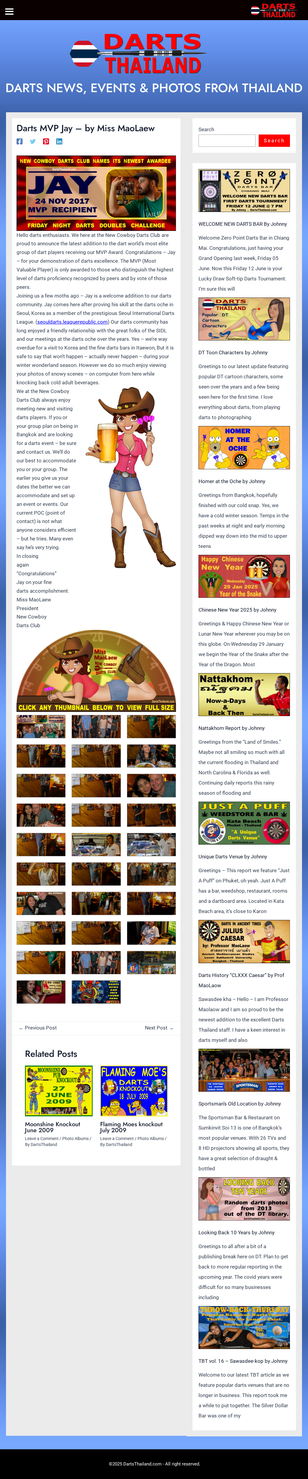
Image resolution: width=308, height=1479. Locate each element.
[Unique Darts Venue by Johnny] (244, 823)
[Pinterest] (46, 141)
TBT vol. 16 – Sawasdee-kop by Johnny (243, 1361)
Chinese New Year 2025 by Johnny (237, 610)
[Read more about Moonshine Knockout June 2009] (59, 1091)
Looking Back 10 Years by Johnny (237, 1232)
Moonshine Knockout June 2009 (52, 1127)
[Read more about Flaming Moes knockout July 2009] (134, 1091)
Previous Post (38, 1028)
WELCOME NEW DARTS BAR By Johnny (243, 224)
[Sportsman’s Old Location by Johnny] (244, 1070)
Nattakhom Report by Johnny (232, 728)
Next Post (159, 1028)
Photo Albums (75, 1138)
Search (206, 129)
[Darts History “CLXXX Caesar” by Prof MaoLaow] (244, 941)
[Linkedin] (59, 141)
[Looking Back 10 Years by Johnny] (244, 1198)
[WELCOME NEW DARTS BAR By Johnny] (244, 190)
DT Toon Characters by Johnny (233, 352)
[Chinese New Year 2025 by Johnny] (244, 576)
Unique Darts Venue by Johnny (233, 857)
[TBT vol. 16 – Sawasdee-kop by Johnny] (244, 1327)
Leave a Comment (42, 1138)
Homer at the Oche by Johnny (232, 481)
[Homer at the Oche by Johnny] (244, 447)
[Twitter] (33, 141)
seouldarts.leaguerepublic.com (72, 322)
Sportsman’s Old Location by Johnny (240, 1104)
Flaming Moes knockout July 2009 (131, 1127)
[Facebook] (20, 141)
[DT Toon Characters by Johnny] (244, 319)
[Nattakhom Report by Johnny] (244, 694)
